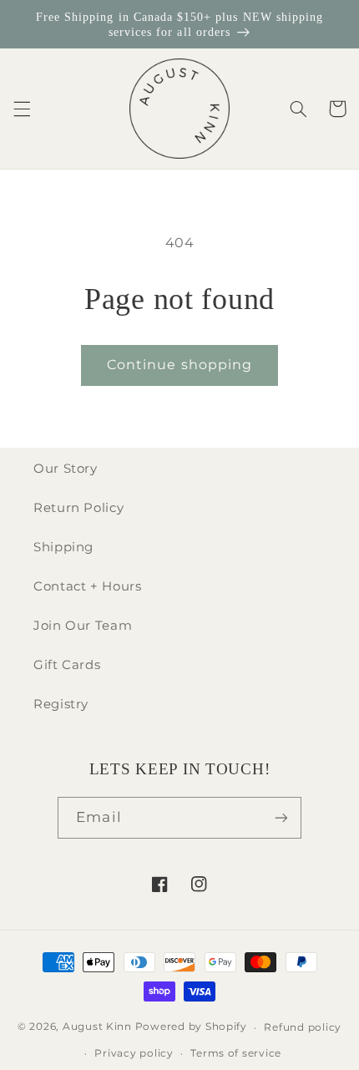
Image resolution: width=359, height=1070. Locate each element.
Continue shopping (179, 365)
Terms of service (235, 1053)
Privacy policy (133, 1053)
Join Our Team (82, 625)
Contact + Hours (87, 586)
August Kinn (97, 1027)
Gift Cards (66, 664)
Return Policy (78, 507)
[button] (22, 108)
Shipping (63, 547)
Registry (60, 704)
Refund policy (302, 1027)
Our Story (65, 468)
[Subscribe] (280, 817)
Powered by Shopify (191, 1027)
